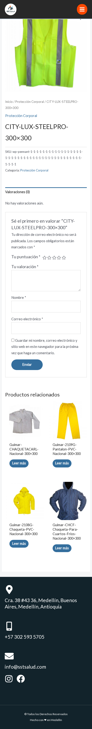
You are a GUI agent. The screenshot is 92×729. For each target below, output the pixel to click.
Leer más (19, 463)
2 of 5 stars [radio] (49, 258)
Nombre (18, 298)
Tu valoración (24, 266)
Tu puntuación (25, 256)
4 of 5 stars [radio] (59, 258)
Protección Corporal (29, 102)
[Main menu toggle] (82, 9)
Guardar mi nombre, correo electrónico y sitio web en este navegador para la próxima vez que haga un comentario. (44, 346)
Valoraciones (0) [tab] (17, 192)
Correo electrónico (27, 319)
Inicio (9, 102)
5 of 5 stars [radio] (64, 258)
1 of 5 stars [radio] (44, 258)
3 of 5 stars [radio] (54, 258)
